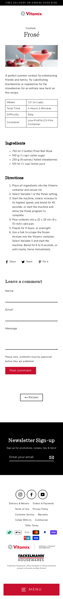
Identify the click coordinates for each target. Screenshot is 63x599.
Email (9, 309)
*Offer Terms (31, 525)
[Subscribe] (51, 457)
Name (9, 290)
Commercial (41, 520)
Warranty (43, 514)
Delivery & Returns (19, 503)
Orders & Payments (43, 503)
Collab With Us (23, 520)
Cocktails (31, 28)
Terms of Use (22, 509)
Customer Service (24, 514)
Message (11, 328)
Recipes (33, 397)
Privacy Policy (40, 509)
